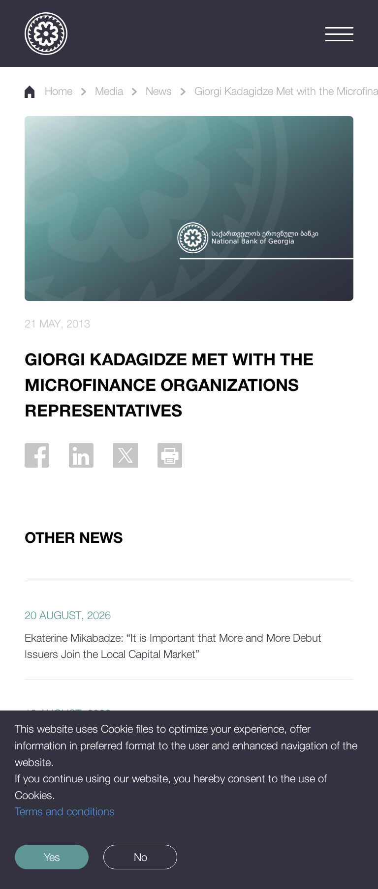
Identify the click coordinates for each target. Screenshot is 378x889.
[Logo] (46, 33)
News (159, 91)
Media (109, 91)
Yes (52, 857)
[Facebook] (37, 455)
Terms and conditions (65, 811)
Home (58, 91)
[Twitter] (125, 455)
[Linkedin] (81, 455)
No (140, 857)
